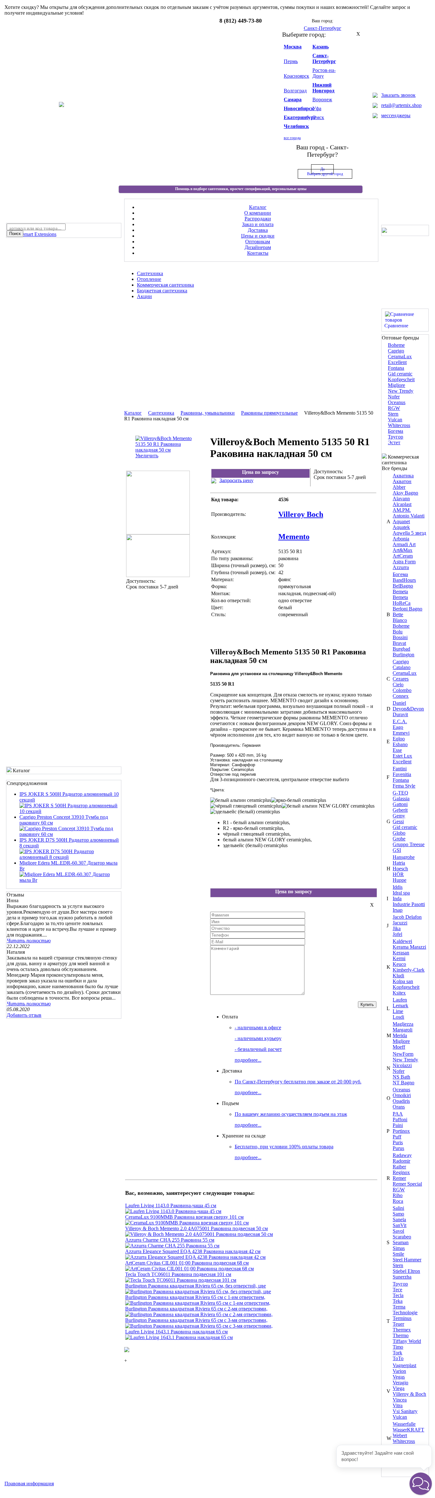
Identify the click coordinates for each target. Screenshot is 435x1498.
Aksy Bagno (405, 493)
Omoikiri (402, 1095)
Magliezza (403, 1024)
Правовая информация (29, 1483)
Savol (398, 1231)
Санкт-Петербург (324, 58)
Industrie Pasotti (409, 904)
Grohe (399, 838)
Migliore (396, 385)
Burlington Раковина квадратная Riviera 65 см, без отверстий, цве (195, 1285)
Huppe (399, 880)
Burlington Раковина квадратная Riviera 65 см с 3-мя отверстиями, (196, 1320)
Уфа (316, 108)
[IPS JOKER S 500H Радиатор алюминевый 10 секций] (70, 811)
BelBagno (403, 585)
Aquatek (401, 527)
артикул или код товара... (35, 228)
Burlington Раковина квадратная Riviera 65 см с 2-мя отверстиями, (196, 1308)
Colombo (402, 690)
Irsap (398, 910)
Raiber (399, 1166)
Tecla (398, 1295)
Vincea (400, 1399)
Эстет (394, 442)
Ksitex (399, 992)
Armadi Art (404, 544)
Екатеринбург (300, 117)
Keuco (399, 964)
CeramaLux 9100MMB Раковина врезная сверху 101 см (184, 1217)
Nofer (394, 396)
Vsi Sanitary (405, 1411)
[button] (421, 1484)
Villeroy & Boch (409, 1394)
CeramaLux (400, 356)
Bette (398, 614)
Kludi (398, 975)
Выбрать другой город (325, 174)
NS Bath (401, 1077)
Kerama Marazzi (409, 947)
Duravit (400, 714)
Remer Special (407, 1184)
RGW (394, 408)
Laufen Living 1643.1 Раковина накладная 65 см (176, 1331)
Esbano (400, 744)
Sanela (399, 1219)
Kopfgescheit (401, 379)
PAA (398, 1113)
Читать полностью (29, 940)
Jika (397, 928)
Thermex (402, 1329)
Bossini (400, 637)
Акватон (402, 481)
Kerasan (401, 952)
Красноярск (296, 76)
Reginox (401, 1172)
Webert (400, 1435)
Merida (400, 1035)
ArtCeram (403, 556)
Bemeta (400, 591)
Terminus (402, 1318)
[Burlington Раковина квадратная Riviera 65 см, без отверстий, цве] (198, 1291)
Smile (398, 1254)
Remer (399, 1178)
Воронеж (322, 99)
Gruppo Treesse (408, 844)
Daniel (399, 703)
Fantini (400, 768)
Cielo (398, 684)
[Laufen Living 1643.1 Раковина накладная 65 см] (179, 1337)
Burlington (403, 654)
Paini (398, 1125)
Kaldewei (402, 941)
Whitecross (399, 425)
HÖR (398, 874)
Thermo (401, 1335)
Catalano (401, 667)
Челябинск (296, 126)
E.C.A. (400, 721)
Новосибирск (299, 108)
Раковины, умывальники (208, 413)
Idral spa (401, 892)
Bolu (398, 631)
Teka (398, 1301)
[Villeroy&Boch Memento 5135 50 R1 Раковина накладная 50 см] (158, 532)
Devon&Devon (408, 708)
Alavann (401, 498)
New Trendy (400, 391)
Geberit (400, 810)
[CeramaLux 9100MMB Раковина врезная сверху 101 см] (187, 1222)
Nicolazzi (402, 1065)
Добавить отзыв (24, 1015)
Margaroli (402, 1029)
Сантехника (161, 413)
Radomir (401, 1161)
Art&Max (402, 550)
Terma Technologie (405, 1309)
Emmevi (401, 733)
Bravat (399, 643)
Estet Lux (402, 756)
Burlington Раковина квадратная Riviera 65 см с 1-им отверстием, (195, 1297)
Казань (320, 46)
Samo (398, 1213)
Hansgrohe (404, 857)
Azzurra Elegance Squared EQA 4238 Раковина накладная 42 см (192, 1251)
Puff (397, 1136)
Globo (399, 833)
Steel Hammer (407, 1259)
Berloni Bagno (407, 608)
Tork (397, 1352)
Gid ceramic (400, 373)
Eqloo (399, 738)
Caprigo (396, 350)
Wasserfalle (404, 1424)
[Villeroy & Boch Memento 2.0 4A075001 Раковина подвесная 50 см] (199, 1234)
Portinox (401, 1131)
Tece (397, 1289)
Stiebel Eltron (406, 1271)
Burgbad (401, 649)
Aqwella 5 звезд (409, 533)
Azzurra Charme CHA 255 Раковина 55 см (169, 1240)
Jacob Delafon (407, 917)
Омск (318, 117)
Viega (398, 1388)
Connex (401, 696)
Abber (399, 487)
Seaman (401, 1242)
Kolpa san (403, 981)
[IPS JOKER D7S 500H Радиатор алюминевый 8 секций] (70, 857)
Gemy (399, 815)
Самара (293, 99)
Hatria (399, 863)
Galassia (401, 798)
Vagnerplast (404, 1365)
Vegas (399, 1377)
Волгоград (295, 90)
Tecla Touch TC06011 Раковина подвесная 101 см (178, 1274)
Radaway (402, 1155)
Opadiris (401, 1101)
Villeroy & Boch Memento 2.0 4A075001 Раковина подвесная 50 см (196, 1228)
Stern (393, 414)
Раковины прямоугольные (269, 413)
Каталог (133, 413)
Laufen (400, 999)
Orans (399, 1106)
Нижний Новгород (323, 87)
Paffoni (400, 1119)
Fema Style (404, 785)
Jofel (397, 934)
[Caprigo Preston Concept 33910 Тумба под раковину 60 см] (70, 834)
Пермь (291, 61)
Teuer (398, 1324)
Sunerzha (402, 1277)
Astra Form (404, 561)
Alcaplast (402, 504)
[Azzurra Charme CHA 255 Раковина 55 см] (172, 1245)
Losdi (398, 1017)
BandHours (404, 580)
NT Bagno (403, 1082)
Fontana (396, 368)
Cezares (401, 678)
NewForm (403, 1054)
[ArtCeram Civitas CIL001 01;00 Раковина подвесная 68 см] (189, 1268)
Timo (398, 1347)
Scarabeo (402, 1236)
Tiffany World (407, 1341)
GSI (397, 850)
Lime (398, 1011)
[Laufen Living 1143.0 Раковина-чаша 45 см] (173, 1211)
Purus (398, 1148)
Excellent (397, 362)
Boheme (396, 345)
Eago (398, 727)
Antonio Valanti (408, 515)
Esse (397, 750)
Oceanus (396, 402)
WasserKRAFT (408, 1429)
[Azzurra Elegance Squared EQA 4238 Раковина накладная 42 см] (195, 1257)
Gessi (398, 821)
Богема (395, 431)
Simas (399, 1248)
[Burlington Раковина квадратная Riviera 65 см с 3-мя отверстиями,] (199, 1326)
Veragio (400, 1382)
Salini (398, 1208)
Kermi (399, 958)
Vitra (398, 1405)
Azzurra (401, 567)
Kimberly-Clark (408, 970)
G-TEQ (400, 792)
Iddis (398, 887)
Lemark (400, 1005)
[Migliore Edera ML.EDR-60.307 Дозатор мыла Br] (70, 880)
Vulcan (395, 419)
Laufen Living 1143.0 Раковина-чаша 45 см (170, 1205)
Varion (399, 1371)
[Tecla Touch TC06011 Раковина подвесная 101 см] (180, 1280)
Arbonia (401, 538)
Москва (293, 46)
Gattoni (400, 804)
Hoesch (400, 868)
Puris (398, 1142)
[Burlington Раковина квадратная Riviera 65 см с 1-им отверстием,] (197, 1303)
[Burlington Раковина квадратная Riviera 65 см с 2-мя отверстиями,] (199, 1314)
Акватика (403, 475)
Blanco (400, 620)
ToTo (398, 1358)
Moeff (399, 1047)
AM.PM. (402, 510)
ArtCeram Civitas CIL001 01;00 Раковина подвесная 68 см (187, 1263)
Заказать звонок (398, 95)
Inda (397, 898)
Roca (398, 1201)
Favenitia (402, 774)
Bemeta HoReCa (401, 600)
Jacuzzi (400, 922)
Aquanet (401, 521)
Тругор (395, 436)
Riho (398, 1195)
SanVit (399, 1225)
